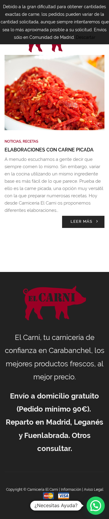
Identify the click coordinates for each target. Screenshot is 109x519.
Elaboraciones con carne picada (49, 150)
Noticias (13, 141)
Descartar (85, 37)
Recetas (30, 141)
